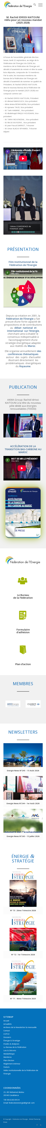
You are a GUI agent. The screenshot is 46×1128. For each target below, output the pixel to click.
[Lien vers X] (41, 1092)
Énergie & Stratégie (11, 1007)
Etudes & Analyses (11, 1011)
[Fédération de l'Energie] (19, 5)
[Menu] (39, 5)
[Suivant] (37, 188)
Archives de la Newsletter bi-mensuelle (20, 994)
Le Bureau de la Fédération (14, 1014)
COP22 (6, 1001)
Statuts (6, 1034)
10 (30, 199)
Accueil (6, 987)
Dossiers (7, 1004)
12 (34, 199)
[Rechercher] (33, 5)
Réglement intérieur (11, 1030)
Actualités (7, 991)
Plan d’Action (8, 1027)
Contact (6, 997)
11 (32, 199)
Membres (7, 1024)
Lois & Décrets (9, 1017)
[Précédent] (9, 188)
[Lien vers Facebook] (37, 1092)
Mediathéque (9, 1021)
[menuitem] (33, 5)
